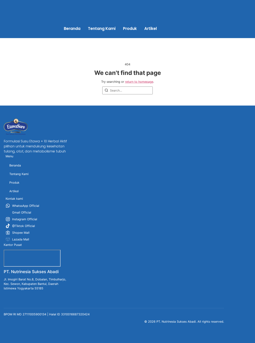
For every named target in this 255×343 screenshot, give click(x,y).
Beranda (72, 28)
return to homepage (139, 82)
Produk (130, 28)
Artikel (150, 28)
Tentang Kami (102, 28)
